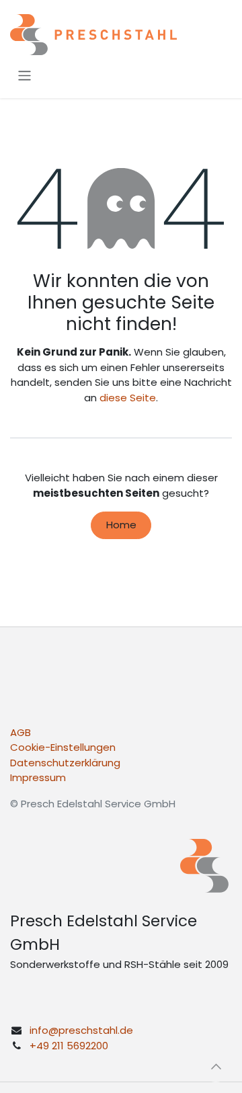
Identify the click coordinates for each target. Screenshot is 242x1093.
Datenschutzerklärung (65, 763)
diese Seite (127, 398)
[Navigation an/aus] (24, 75)
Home (121, 525)
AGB (20, 732)
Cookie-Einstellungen (63, 747)
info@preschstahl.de (81, 1030)
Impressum (38, 777)
